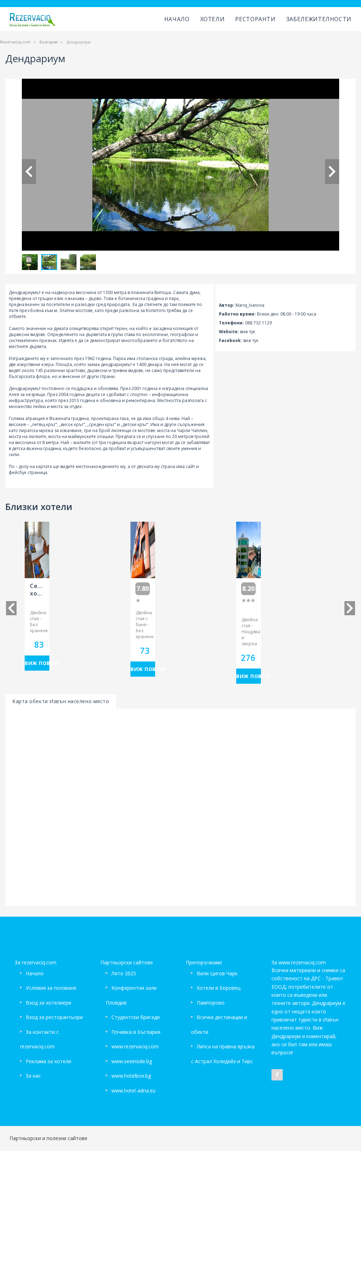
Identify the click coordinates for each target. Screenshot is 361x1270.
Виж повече (37, 663)
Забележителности (318, 19)
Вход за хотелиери (48, 1002)
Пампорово (211, 1002)
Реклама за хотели (48, 1061)
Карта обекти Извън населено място (60, 701)
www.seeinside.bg (131, 1061)
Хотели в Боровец (218, 987)
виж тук (247, 332)
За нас (33, 1075)
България (48, 41)
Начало (177, 19)
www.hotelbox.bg (131, 1075)
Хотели (212, 19)
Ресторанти (255, 19)
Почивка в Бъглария (135, 1032)
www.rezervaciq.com (135, 1046)
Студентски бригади (135, 1017)
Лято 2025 (123, 973)
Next (332, 171)
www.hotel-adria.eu (133, 1090)
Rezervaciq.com (15, 41)
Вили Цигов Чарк (217, 973)
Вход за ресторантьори (54, 1017)
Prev (29, 171)
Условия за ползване (51, 987)
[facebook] (277, 1074)
